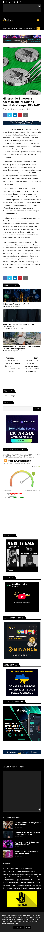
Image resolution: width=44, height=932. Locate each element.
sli (29, 109)
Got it (28, 928)
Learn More (18, 928)
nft (29, 28)
